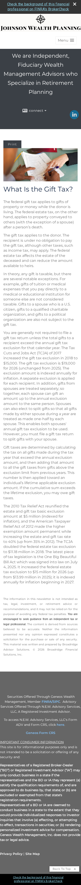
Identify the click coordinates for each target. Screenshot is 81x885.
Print (12, 144)
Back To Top (62, 869)
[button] (65, 40)
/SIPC (56, 702)
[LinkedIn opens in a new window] (74, 117)
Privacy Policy (11, 854)
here (60, 725)
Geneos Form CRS (40, 733)
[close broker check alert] (74, 4)
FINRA (47, 702)
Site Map (32, 854)
